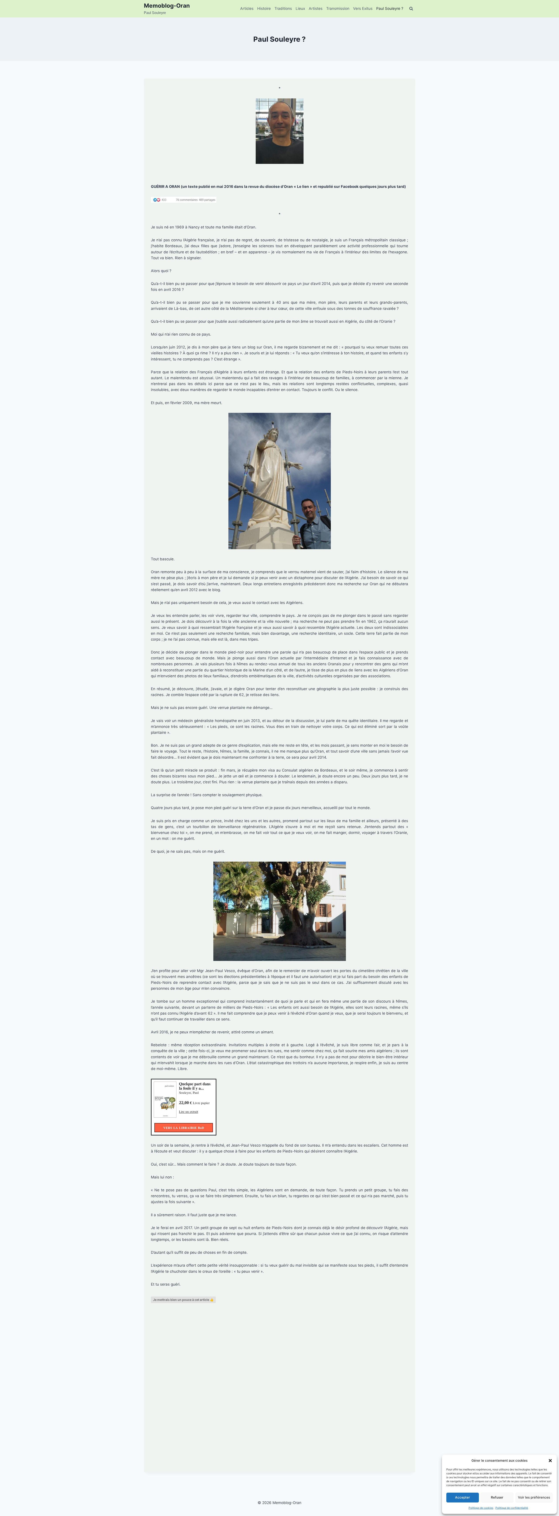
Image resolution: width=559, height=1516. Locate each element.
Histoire (264, 8)
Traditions (283, 8)
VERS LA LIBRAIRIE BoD (183, 1127)
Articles (247, 8)
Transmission (337, 8)
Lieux (300, 8)
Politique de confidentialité (511, 1507)
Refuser (497, 1497)
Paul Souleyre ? (389, 8)
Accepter (462, 1497)
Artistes (316, 8)
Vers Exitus (363, 8)
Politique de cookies (481, 1507)
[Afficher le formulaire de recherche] (411, 9)
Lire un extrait (188, 1111)
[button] (550, 1460)
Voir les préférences (534, 1497)
